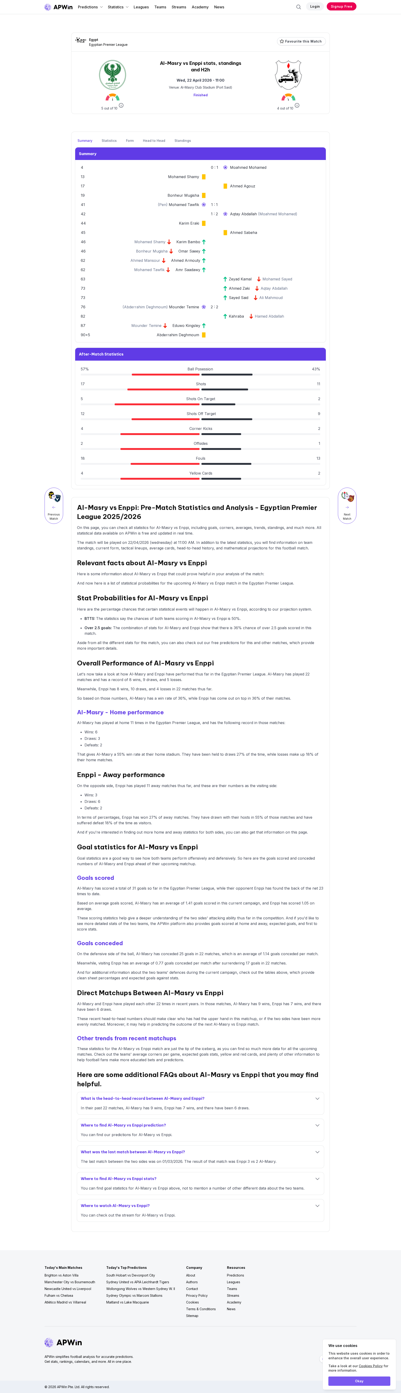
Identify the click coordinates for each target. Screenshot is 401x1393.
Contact (192, 1289)
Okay (359, 1381)
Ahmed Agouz (242, 186)
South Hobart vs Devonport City (130, 1275)
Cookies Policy (371, 1366)
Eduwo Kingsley (186, 325)
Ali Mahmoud (271, 297)
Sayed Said (238, 297)
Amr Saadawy (187, 269)
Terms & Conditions (201, 1309)
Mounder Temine (184, 307)
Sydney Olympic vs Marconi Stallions (134, 1295)
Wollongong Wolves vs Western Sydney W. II (140, 1289)
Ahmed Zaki (239, 288)
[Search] (298, 7)
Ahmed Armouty (185, 260)
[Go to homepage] (58, 7)
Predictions (88, 7)
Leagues (141, 7)
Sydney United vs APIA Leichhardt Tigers (137, 1282)
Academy (200, 7)
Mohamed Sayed (277, 279)
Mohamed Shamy (183, 176)
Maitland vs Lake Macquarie (127, 1302)
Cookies (192, 1302)
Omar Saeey (189, 251)
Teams (160, 7)
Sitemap (192, 1316)
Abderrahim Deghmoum (145, 307)
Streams (179, 7)
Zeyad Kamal (240, 279)
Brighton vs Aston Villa (61, 1275)
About (190, 1275)
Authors (192, 1282)
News (219, 7)
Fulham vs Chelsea (59, 1295)
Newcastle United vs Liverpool (68, 1289)
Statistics (115, 7)
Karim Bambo (188, 241)
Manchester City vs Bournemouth (70, 1282)
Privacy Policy (197, 1295)
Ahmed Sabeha (243, 232)
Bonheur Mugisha (183, 195)
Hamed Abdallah (269, 316)
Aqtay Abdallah (244, 214)
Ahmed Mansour (145, 260)
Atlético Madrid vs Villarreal (65, 1302)
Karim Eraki (189, 223)
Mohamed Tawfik (184, 204)
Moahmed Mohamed (248, 167)
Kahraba (236, 316)
